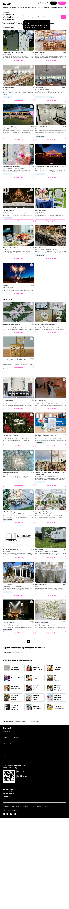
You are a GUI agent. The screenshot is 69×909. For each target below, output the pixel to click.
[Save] (31, 33)
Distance (19, 24)
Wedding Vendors (8, 722)
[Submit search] (63, 18)
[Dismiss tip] (48, 23)
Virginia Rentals (9, 13)
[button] (15, 29)
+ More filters (50, 24)
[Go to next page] (41, 643)
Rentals (16, 722)
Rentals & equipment (8, 24)
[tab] (16, 50)
